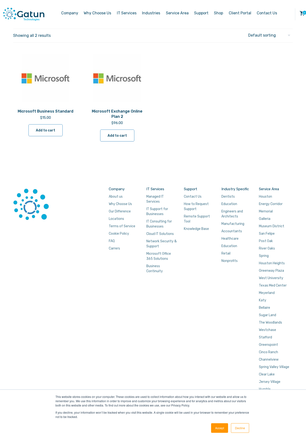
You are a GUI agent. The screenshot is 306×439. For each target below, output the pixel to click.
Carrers (114, 248)
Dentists (228, 197)
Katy (262, 300)
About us (116, 197)
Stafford (265, 337)
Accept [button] (219, 428)
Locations (116, 219)
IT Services (127, 13)
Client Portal (240, 13)
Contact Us (267, 13)
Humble (265, 389)
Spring (264, 256)
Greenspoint (268, 345)
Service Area (177, 13)
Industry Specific (235, 189)
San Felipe (267, 234)
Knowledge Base (196, 229)
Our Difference (120, 211)
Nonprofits (229, 261)
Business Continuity (154, 268)
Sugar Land (267, 315)
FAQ (112, 241)
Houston (265, 197)
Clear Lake (267, 374)
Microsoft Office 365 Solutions (158, 256)
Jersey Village (269, 382)
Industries (151, 13)
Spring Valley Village (274, 367)
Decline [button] (240, 428)
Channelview (269, 360)
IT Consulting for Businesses (159, 223)
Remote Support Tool (197, 218)
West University (271, 278)
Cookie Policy (119, 234)
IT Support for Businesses (157, 211)
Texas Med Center (273, 285)
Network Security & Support (161, 243)
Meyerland (267, 293)
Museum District (271, 226)
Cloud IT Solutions (160, 234)
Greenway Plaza (271, 271)
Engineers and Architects (232, 213)
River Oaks (267, 248)
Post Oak (266, 241)
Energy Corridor (271, 204)
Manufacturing (232, 224)
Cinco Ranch (268, 352)
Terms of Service (122, 226)
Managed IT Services (155, 199)
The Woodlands (270, 322)
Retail (225, 253)
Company (69, 13)
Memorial (266, 211)
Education (229, 204)
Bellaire (264, 308)
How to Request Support (196, 206)
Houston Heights (272, 263)
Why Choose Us (97, 13)
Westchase (267, 330)
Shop (218, 13)
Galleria (264, 219)
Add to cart (45, 130)
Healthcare (230, 239)
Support (201, 13)
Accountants (231, 231)
